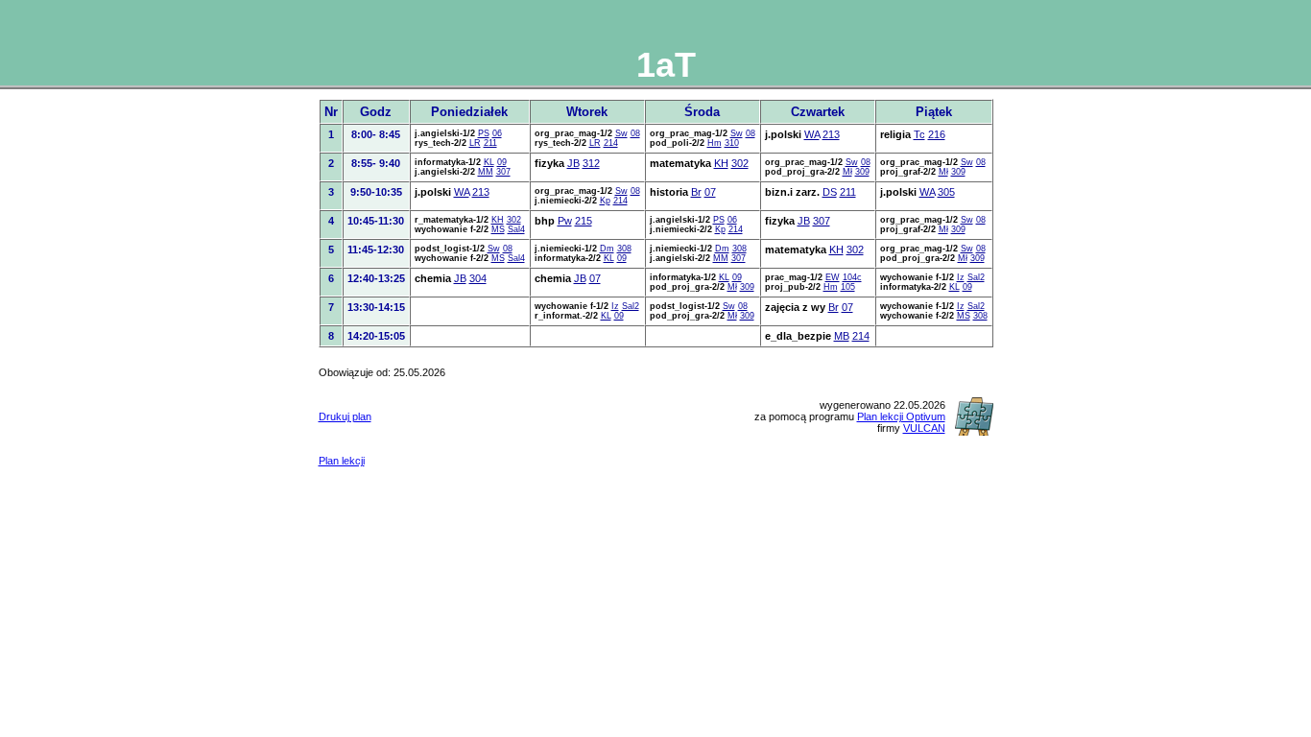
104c (852, 277)
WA (812, 134)
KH (721, 163)
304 (478, 278)
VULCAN (924, 428)
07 (710, 192)
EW (832, 277)
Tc (919, 134)
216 (936, 134)
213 (831, 134)
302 (740, 163)
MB (841, 336)
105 (848, 287)
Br (696, 192)
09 (502, 162)
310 (732, 143)
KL (489, 162)
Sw (621, 133)
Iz (961, 277)
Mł (847, 172)
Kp (605, 200)
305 (946, 192)
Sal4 (516, 229)
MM (485, 172)
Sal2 (976, 277)
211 (490, 143)
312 (591, 163)
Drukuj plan (345, 416)
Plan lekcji (342, 460)
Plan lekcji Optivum (901, 416)
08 (635, 133)
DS (829, 192)
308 (624, 248)
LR (475, 143)
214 (611, 143)
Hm (714, 143)
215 (583, 220)
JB (573, 163)
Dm (607, 248)
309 (862, 172)
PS (483, 133)
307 (503, 172)
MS (498, 229)
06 (497, 133)
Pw (565, 220)
